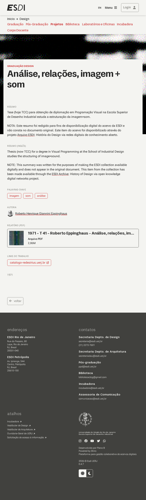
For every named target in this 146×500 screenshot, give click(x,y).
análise (41, 195)
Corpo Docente (17, 30)
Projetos (57, 24)
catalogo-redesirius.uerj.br (27, 262)
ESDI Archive (60, 174)
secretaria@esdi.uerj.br (90, 341)
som (28, 195)
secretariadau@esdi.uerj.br (92, 356)
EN (99, 8)
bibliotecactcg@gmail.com (93, 377)
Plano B (101, 448)
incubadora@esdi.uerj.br (91, 388)
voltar (17, 301)
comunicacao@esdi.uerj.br (92, 398)
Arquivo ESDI (25, 135)
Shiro (93, 451)
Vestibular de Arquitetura (20, 429)
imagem (14, 195)
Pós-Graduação (37, 24)
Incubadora (125, 24)
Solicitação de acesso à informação (25, 437)
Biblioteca (73, 24)
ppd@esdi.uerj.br (87, 366)
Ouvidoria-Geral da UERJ (20, 433)
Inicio (11, 19)
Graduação (15, 24)
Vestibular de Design (17, 425)
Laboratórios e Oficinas (98, 24)
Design (24, 19)
